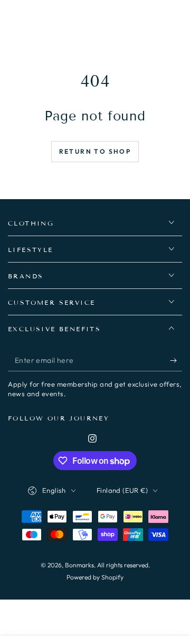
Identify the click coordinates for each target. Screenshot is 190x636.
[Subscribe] (176, 360)
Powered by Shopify (95, 577)
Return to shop (95, 151)
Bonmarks (79, 565)
